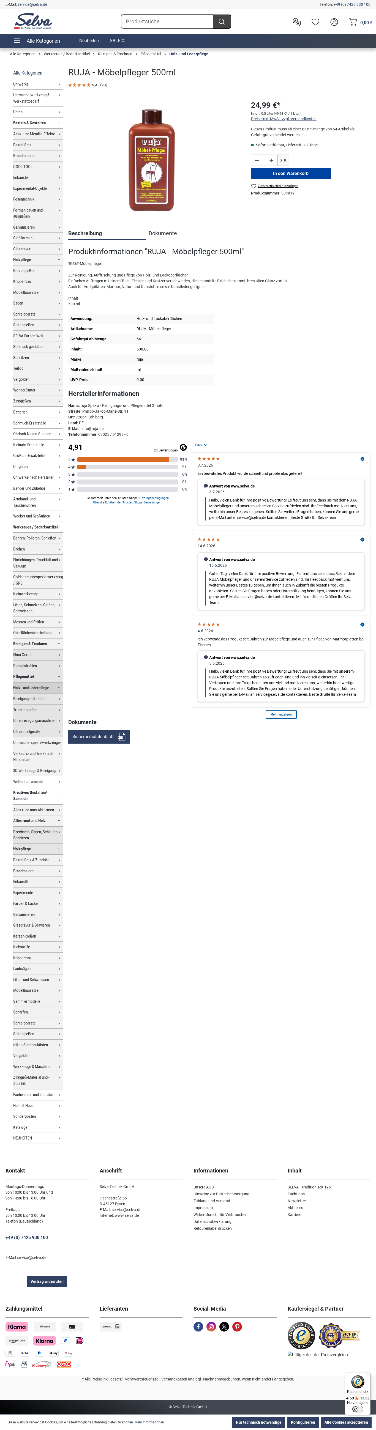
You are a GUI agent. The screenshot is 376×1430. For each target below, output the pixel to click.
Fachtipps (296, 1194)
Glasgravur (22, 248)
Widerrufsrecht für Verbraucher (220, 1214)
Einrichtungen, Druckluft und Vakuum (35, 563)
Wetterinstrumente (28, 781)
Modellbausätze (26, 292)
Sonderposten (24, 1116)
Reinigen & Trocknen (30, 643)
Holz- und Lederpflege (31, 687)
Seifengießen (23, 324)
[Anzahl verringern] (257, 160)
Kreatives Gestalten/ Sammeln (30, 795)
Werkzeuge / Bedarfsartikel (35, 527)
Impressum (203, 1208)
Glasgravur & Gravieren (31, 925)
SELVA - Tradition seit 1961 (310, 1187)
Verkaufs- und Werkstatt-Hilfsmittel (33, 756)
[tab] (107, 234)
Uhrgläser (21, 466)
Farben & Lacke (25, 903)
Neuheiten (89, 40)
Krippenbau (22, 281)
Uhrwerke (21, 84)
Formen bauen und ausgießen (28, 213)
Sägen (18, 303)
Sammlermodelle (26, 1001)
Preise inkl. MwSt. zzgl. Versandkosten (284, 119)
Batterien (20, 412)
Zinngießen (22, 401)
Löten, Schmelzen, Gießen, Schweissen (34, 608)
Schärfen (20, 1012)
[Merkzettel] (314, 21)
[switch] (357, 1409)
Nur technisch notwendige (259, 1422)
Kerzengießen (24, 270)
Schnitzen (21, 357)
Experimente (23, 892)
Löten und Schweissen (31, 979)
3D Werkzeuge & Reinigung (34, 770)
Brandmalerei (23, 155)
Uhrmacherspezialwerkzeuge (36, 742)
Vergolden (21, 379)
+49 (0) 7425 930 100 (352, 4)
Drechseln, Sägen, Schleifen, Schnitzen (35, 835)
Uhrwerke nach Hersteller (33, 477)
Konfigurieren (303, 1422)
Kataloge (20, 1127)
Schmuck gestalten (28, 346)
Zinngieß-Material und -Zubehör (31, 1080)
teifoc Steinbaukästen (30, 1044)
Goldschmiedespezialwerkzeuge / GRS (38, 580)
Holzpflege (22, 259)
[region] (154, 159)
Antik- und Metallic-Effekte (34, 134)
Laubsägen (22, 968)
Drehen (19, 549)
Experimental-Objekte (30, 188)
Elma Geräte (22, 654)
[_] (154, 159)
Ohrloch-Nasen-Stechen (32, 433)
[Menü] (367, 1375)
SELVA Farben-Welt (28, 335)
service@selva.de (32, 4)
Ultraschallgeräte (26, 731)
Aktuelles (295, 1208)
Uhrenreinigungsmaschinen (34, 720)
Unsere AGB (204, 1187)
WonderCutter (24, 390)
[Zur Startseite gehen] (33, 21)
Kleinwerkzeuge (26, 593)
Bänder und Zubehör (29, 488)
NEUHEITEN (22, 1138)
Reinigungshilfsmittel (29, 698)
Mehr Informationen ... (151, 1422)
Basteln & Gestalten (29, 122)
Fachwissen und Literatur (33, 1094)
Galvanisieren (24, 227)
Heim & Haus (23, 1105)
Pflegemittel (23, 676)
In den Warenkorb (291, 173)
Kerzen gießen (24, 936)
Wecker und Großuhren (31, 516)
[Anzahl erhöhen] (271, 160)
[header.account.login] (332, 21)
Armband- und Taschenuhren (24, 502)
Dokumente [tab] (163, 233)
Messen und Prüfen (28, 622)
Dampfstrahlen (25, 665)
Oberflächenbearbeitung (32, 632)
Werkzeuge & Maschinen (32, 1066)
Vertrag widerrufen (47, 1281)
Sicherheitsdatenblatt (93, 736)
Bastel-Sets (22, 145)
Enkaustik (21, 177)
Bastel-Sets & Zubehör (31, 860)
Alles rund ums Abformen (33, 809)
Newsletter (297, 1201)
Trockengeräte (25, 709)
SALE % (117, 40)
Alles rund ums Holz (29, 820)
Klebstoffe (21, 946)
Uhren (18, 111)
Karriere (294, 1214)
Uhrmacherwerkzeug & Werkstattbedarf (31, 98)
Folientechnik (23, 199)
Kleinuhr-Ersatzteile (28, 444)
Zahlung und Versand (212, 1201)
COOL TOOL (22, 166)
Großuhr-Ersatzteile (29, 455)
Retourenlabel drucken (213, 1228)
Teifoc (18, 368)
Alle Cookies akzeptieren (346, 1422)
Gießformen (22, 237)
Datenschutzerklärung (212, 1221)
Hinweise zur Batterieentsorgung (221, 1194)
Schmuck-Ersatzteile (29, 423)
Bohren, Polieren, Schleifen (34, 538)
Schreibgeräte (24, 314)
